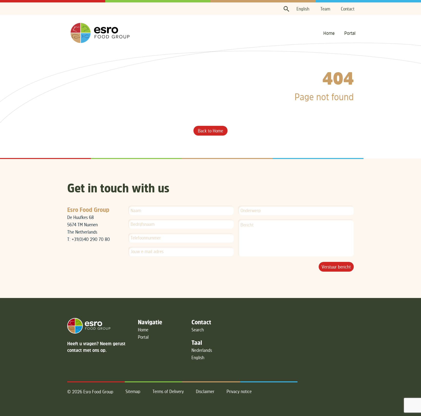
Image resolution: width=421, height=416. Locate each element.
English (303, 9)
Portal (349, 33)
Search (197, 330)
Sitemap (132, 391)
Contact (347, 9)
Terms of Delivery (168, 391)
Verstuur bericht (336, 267)
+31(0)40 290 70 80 (91, 239)
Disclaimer (205, 391)
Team (325, 9)
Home (329, 33)
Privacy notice (239, 391)
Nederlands (201, 350)
